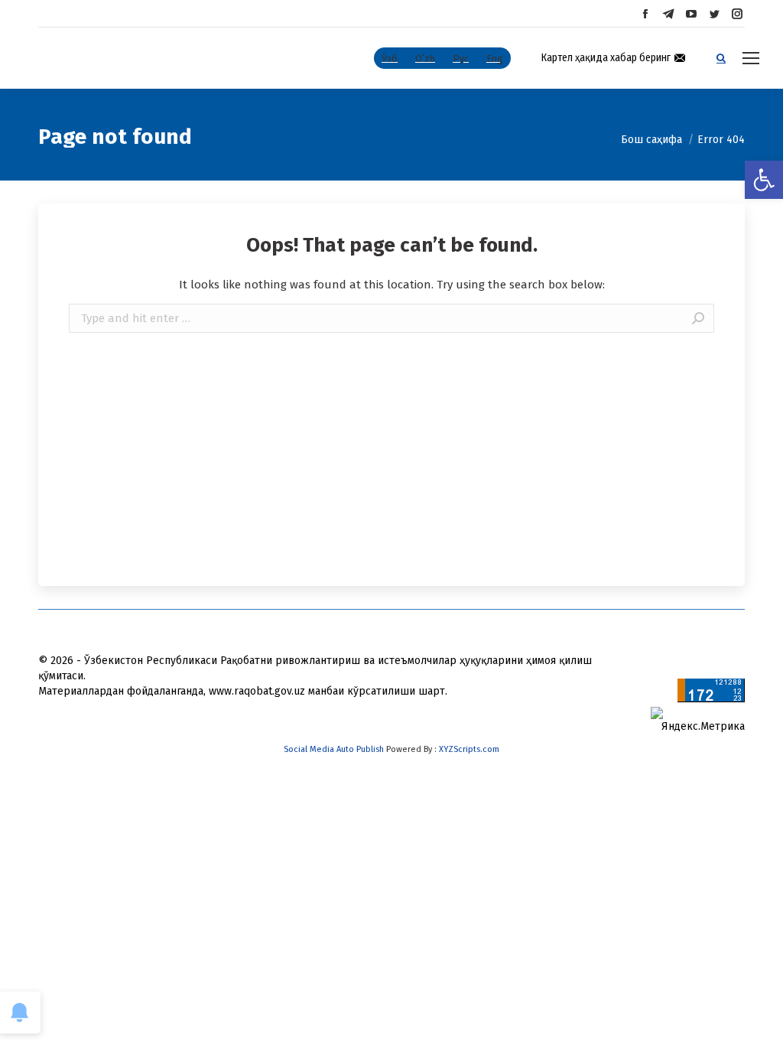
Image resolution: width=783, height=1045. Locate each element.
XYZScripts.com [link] (469, 749)
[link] (764, 180)
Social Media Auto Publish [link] (334, 749)
